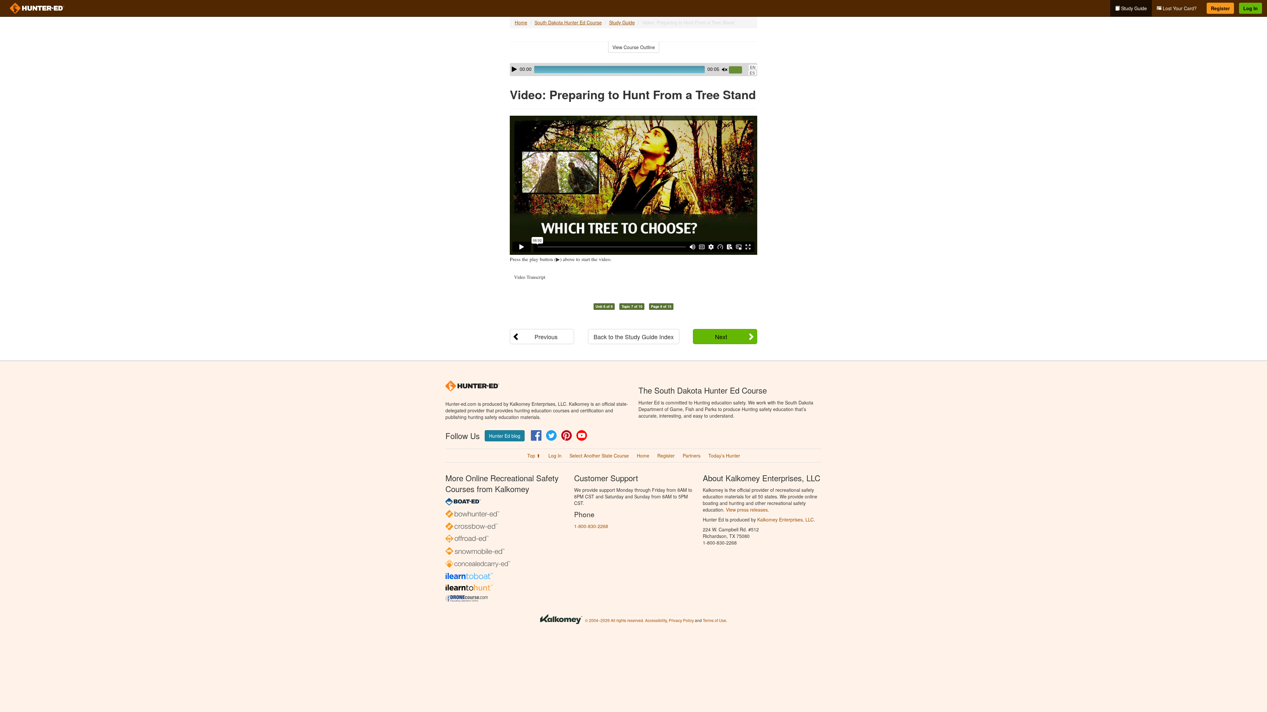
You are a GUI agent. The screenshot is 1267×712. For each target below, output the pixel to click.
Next (721, 336)
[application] (633, 69)
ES (752, 73)
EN (753, 67)
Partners (691, 455)
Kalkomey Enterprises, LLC (785, 519)
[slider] (738, 70)
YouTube (581, 435)
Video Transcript (529, 277)
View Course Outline (633, 47)
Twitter (551, 435)
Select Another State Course (599, 455)
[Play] (514, 69)
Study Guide (1133, 8)
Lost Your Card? (1179, 8)
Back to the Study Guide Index (634, 336)
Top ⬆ (533, 455)
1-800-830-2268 (591, 526)
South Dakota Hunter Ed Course (568, 22)
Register (1220, 8)
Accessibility (656, 620)
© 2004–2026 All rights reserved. (614, 620)
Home (521, 22)
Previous (546, 336)
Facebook (536, 435)
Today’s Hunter (724, 455)
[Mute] (724, 69)
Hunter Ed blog (504, 435)
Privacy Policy (681, 620)
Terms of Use (714, 620)
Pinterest (566, 435)
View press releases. (747, 509)
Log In (1250, 8)
